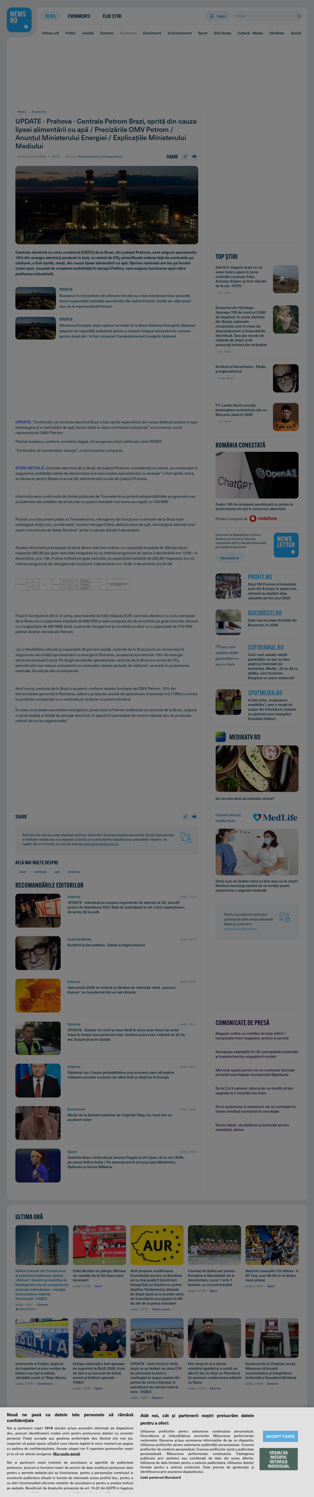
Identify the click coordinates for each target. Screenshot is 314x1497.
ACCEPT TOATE (280, 1436)
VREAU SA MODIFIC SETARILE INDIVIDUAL (279, 1459)
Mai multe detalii (66, 1453)
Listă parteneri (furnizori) (160, 1477)
